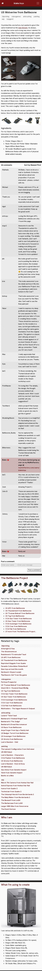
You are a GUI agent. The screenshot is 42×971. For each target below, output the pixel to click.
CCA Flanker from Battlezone (13, 758)
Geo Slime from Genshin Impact (13, 770)
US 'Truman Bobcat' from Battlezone (19, 613)
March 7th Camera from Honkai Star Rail (17, 782)
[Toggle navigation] (38, 3)
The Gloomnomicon (9, 651)
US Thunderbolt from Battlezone (18, 611)
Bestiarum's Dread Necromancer (14, 724)
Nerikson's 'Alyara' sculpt (11, 672)
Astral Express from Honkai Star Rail (15, 785)
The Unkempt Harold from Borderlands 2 (17, 794)
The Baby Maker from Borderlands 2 (15, 797)
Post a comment (34, 570)
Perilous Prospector (9, 682)
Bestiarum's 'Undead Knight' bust (14, 718)
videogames (16, 16)
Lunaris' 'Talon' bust (9, 715)
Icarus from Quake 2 (9, 788)
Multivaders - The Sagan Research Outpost (18, 708)
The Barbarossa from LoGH (12, 803)
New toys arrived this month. (12, 669)
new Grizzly (23, 28)
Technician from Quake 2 (11, 791)
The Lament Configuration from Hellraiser (17, 749)
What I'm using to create (15, 884)
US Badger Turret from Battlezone (14, 733)
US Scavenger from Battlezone (13, 736)
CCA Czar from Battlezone (16, 626)
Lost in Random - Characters (12, 755)
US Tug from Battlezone (14, 616)
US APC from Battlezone (15, 608)
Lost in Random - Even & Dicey (13, 764)
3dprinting (5, 16)
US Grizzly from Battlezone (12, 739)
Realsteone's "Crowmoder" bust (13, 654)
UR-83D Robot (6, 752)
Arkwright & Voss (8, 648)
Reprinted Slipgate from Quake (13, 663)
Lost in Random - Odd (9, 742)
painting (36, 16)
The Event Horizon (8, 809)
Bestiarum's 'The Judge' (10, 721)
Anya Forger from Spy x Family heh (15, 730)
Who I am (6, 817)
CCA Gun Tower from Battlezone (18, 618)
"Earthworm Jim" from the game (14, 675)
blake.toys (19, 3)
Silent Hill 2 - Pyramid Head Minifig (14, 688)
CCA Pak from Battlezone (15, 629)
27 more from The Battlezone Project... (20, 631)
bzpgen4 (10, 19)
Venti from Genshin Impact (11, 773)
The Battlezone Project (14, 578)
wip (3, 19)
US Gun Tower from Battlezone (17, 621)
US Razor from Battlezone (11, 727)
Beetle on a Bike (7, 775)
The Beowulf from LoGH (10, 800)
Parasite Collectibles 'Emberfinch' (14, 666)
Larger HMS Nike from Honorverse (14, 806)
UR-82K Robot (6, 767)
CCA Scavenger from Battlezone (18, 624)
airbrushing (27, 16)
